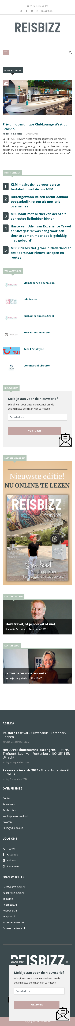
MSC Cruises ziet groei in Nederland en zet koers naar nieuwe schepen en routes (41, 252)
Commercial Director (37, 365)
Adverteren (9, 804)
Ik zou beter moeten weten (26, 673)
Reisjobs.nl (9, 916)
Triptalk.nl (8, 898)
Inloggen (46, 11)
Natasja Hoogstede (16, 678)
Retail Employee (34, 349)
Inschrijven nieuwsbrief (15, 816)
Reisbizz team (10, 810)
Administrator (33, 299)
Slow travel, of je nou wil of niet (30, 624)
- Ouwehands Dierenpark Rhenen (34, 735)
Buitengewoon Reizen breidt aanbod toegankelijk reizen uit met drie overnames (39, 201)
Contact (7, 798)
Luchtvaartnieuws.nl (14, 887)
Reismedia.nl (10, 904)
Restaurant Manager (37, 332)
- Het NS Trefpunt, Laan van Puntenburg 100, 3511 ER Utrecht (36, 753)
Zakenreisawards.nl (13, 922)
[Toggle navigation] (6, 52)
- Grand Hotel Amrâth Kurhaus (37, 772)
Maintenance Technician (39, 283)
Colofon (7, 822)
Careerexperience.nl (14, 928)
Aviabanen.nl (10, 910)
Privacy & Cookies (13, 828)
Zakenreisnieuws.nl (13, 892)
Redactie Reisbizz (12, 133)
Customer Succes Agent (39, 316)
